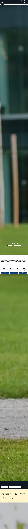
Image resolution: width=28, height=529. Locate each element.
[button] (27, 2)
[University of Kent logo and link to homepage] (2, 2)
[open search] (25, 2)
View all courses (3, 485)
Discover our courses (17, 245)
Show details (24, 270)
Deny (5, 272)
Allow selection (14, 272)
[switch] (11, 268)
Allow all (23, 272)
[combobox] (16, 487)
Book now (9, 245)
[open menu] (27, 2)
